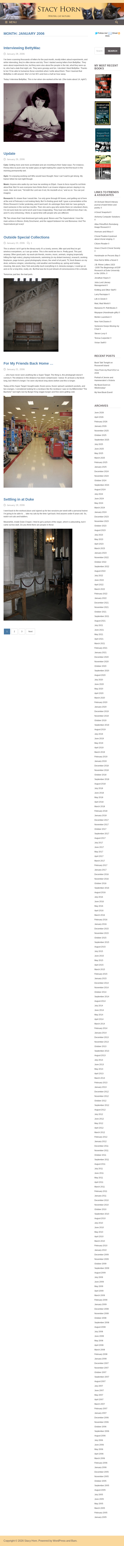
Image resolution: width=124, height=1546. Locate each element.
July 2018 (98, 788)
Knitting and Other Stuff (104, 290)
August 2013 (100, 1055)
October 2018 (100, 775)
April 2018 (98, 802)
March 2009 (99, 1295)
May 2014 (98, 1015)
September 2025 (101, 440)
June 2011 (99, 1173)
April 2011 (98, 1182)
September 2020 (101, 671)
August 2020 (100, 675)
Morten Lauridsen (102, 317)
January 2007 (100, 1413)
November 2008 (101, 1313)
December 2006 (101, 1417)
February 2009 (100, 1300)
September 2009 (101, 1268)
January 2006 (100, 1467)
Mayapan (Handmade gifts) (106, 312)
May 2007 (98, 1395)
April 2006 (98, 1454)
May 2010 (98, 1232)
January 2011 (100, 1196)
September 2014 (101, 996)
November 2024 (101, 476)
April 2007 (98, 1399)
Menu (13, 22)
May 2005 (98, 1504)
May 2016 (98, 906)
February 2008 (100, 1354)
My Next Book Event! (103, 392)
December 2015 (101, 929)
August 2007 (100, 1381)
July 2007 (98, 1386)
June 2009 (99, 1282)
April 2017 (98, 856)
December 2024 (101, 471)
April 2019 (98, 747)
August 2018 (100, 784)
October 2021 (100, 612)
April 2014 (98, 1019)
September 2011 (101, 1159)
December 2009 (101, 1255)
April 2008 (98, 1345)
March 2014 (99, 1024)
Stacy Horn (30, 1540)
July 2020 (98, 680)
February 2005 (100, 1513)
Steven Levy (99, 333)
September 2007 (101, 1377)
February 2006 (100, 1463)
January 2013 (100, 1087)
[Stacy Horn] (62, 11)
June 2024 (99, 498)
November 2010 (101, 1205)
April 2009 (98, 1291)
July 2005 (98, 1494)
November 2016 (101, 879)
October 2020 (100, 666)
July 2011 (98, 1169)
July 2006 (98, 1440)
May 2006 (98, 1449)
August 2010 (100, 1218)
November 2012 (101, 1096)
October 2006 (100, 1427)
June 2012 (99, 1119)
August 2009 (100, 1273)
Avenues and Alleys (103, 232)
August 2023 (100, 530)
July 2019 (98, 734)
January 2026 (100, 426)
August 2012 (100, 1110)
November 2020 (101, 661)
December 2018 (101, 766)
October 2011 (100, 1155)
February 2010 (100, 1245)
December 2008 (101, 1309)
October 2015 (100, 938)
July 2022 (98, 575)
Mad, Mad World (101, 303)
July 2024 (98, 494)
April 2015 (98, 965)
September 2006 (101, 1431)
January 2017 (100, 870)
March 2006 (99, 1458)
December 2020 (101, 657)
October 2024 (100, 480)
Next (30, 631)
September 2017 (101, 833)
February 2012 (100, 1137)
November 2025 (101, 431)
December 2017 (101, 820)
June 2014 (99, 1010)
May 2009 (98, 1286)
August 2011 (99, 1164)
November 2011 (101, 1150)
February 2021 (100, 648)
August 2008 (100, 1327)
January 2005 (100, 1517)
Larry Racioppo (101, 294)
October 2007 (100, 1372)
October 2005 (100, 1481)
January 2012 (100, 1141)
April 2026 (98, 417)
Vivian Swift (99, 342)
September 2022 (101, 566)
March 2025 (99, 458)
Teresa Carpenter (102, 338)
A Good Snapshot (102, 212)
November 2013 (101, 1042)
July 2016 (98, 897)
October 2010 (100, 1209)
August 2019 (100, 729)
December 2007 (101, 1363)
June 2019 (99, 738)
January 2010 (100, 1250)
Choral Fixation (101, 236)
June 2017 (99, 847)
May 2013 (98, 1069)
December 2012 (101, 1092)
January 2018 (100, 815)
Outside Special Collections (26, 237)
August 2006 (100, 1436)
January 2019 (100, 761)
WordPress (59, 1540)
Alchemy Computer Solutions (107, 217)
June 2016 (99, 901)
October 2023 (100, 526)
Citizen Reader (101, 244)
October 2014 (100, 992)
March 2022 (99, 589)
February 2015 (100, 974)
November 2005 (101, 1476)
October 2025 (100, 435)
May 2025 (98, 453)
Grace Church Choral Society (107, 248)
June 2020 (99, 684)
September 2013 (101, 1051)
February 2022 (100, 594)
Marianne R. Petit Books (105, 308)
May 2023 (98, 539)
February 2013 (100, 1082)
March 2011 (99, 1187)
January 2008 (100, 1359)
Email (115, 33)
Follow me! (103, 33)
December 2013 (101, 1037)
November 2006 (101, 1422)
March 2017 (99, 861)
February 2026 (100, 422)
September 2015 (101, 942)
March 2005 (99, 1508)
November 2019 (101, 716)
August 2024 (100, 489)
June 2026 (99, 412)
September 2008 (101, 1322)
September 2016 (101, 888)
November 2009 (101, 1259)
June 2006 (99, 1445)
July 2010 (98, 1223)
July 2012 (98, 1114)
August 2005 (100, 1490)
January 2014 (100, 1033)
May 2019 (98, 743)
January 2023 (100, 553)
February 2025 (100, 462)
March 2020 (99, 698)
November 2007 (101, 1368)
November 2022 (101, 557)
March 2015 (99, 969)
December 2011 (101, 1146)
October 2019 (100, 720)
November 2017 (101, 824)
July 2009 (98, 1277)
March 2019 (99, 752)
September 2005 (101, 1485)
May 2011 (98, 1178)
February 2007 (100, 1408)
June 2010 (99, 1227)
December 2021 (101, 603)
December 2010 (101, 1200)
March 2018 (99, 806)
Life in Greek (100, 299)
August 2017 (100, 838)
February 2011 (100, 1191)
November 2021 (101, 607)
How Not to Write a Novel (105, 260)
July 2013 (98, 1060)
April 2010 (98, 1236)
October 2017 (100, 829)
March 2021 (99, 643)
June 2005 (99, 1499)
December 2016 (101, 874)
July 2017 (98, 843)
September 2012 (101, 1105)
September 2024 (101, 485)
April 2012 (98, 1128)
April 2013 (98, 1073)
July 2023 (98, 535)
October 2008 (100, 1318)
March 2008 (99, 1350)
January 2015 (100, 978)
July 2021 (98, 625)
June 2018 (99, 793)
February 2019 (100, 757)
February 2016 (100, 920)
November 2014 (101, 987)
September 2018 (101, 779)
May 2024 (98, 503)
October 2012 (100, 1101)
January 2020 (100, 707)
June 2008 (99, 1336)
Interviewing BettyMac (22, 48)
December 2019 (101, 711)
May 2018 (98, 797)
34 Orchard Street (102, 202)
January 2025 (100, 467)
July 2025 (98, 444)
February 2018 (100, 811)
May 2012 (98, 1123)
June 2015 (99, 956)
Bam (74, 1540)
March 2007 (99, 1404)
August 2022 (100, 571)
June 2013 (99, 1064)
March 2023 (99, 548)
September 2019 (101, 725)
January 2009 (100, 1304)
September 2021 (101, 616)
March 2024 (99, 508)
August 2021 (100, 621)
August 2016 (100, 892)
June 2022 (99, 580)
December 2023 (101, 517)
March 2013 (99, 1078)
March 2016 (99, 915)
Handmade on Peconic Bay (106, 255)
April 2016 (98, 910)
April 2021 (98, 639)
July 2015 (98, 951)
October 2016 (100, 883)
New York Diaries (102, 321)
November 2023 (101, 521)
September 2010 (101, 1214)
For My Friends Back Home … (28, 363)
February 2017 (100, 865)
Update (9, 153)
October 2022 (100, 562)
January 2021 (100, 652)
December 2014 (101, 983)
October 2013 (100, 1046)
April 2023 (98, 544)
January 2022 (100, 598)
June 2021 (99, 630)
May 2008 (98, 1341)
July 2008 (98, 1331)
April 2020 (98, 693)
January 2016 (100, 924)
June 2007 (99, 1390)
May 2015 (98, 960)
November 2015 (101, 933)
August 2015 (100, 947)
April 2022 (98, 585)
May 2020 (98, 689)
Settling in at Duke (19, 499)
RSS (107, 36)
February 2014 (100, 1028)
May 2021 (98, 634)
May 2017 (98, 852)
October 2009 (100, 1264)
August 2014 (100, 1001)
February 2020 (100, 702)
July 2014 (98, 1006)
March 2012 (99, 1132)
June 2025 (99, 449)
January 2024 (100, 512)
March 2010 (99, 1241)
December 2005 (101, 1472)
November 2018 (101, 770)
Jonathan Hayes (101, 278)
